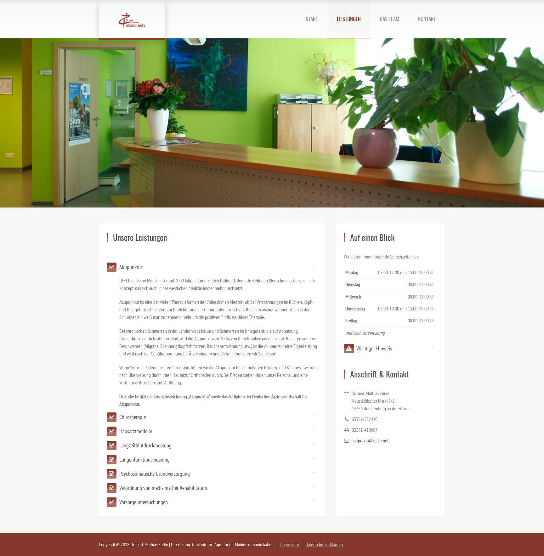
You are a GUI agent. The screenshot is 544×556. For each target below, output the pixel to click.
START (312, 19)
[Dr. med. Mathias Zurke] (132, 19)
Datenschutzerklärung (324, 544)
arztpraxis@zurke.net (370, 440)
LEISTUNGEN (349, 19)
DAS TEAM (389, 19)
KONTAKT (427, 19)
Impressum (289, 544)
